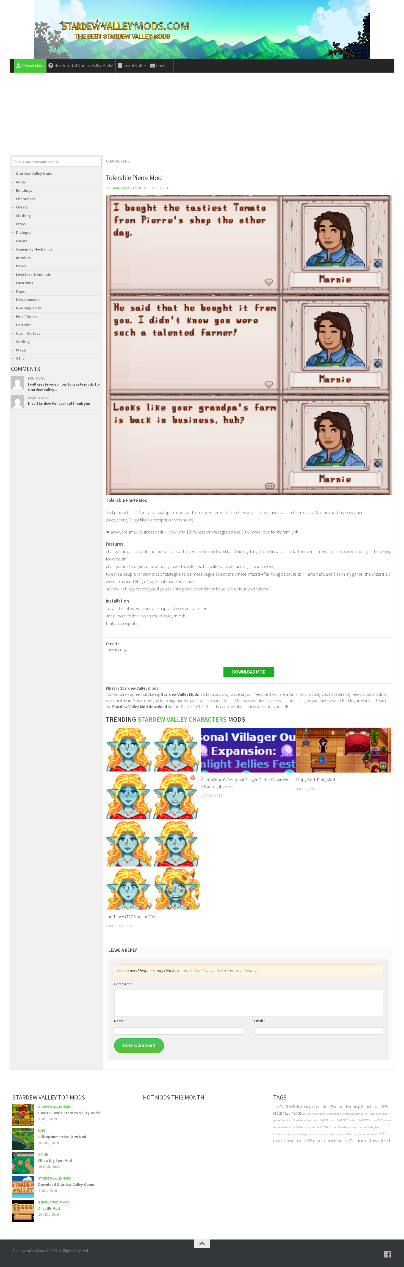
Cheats (22, 207)
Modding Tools (29, 308)
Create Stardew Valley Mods (358, 1113)
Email (260, 1021)
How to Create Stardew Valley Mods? (69, 1112)
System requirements (332, 1134)
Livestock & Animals (33, 274)
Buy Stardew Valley (313, 1113)
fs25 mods (292, 1113)
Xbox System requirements (363, 1134)
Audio (21, 182)
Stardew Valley (347, 1127)
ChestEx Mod (49, 1208)
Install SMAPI (320, 1120)
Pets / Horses (27, 316)
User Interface (28, 333)
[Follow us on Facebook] (388, 1254)
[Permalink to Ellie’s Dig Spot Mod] (23, 1163)
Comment (123, 984)
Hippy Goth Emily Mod (315, 779)
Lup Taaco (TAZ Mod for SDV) (131, 916)
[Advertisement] (202, 113)
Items (21, 265)
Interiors (23, 257)
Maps (20, 291)
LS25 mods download (366, 1140)
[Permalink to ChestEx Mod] (23, 1211)
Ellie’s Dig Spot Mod (55, 1160)
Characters (118, 161)
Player (21, 350)
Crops (21, 223)
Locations (24, 282)
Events (21, 240)
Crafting (23, 341)
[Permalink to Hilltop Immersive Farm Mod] (23, 1139)
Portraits (24, 324)
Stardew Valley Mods (128, 188)
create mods (333, 1113)
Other (21, 358)
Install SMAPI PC (339, 1120)
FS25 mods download (322, 1140)
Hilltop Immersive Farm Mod (62, 1136)
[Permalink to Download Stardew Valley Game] (23, 1187)
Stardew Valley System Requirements (296, 1134)
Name (120, 1021)
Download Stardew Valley (296, 1120)
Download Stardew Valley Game (66, 1184)
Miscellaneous (28, 299)
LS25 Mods (284, 1106)
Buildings (24, 190)
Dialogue (23, 232)
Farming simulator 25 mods (321, 1106)
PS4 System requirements (306, 1127)
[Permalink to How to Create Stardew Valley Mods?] (23, 1115)
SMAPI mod (330, 1127)
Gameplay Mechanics (34, 249)
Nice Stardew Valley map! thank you (59, 403)
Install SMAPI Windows (363, 1120)
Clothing (23, 215)
